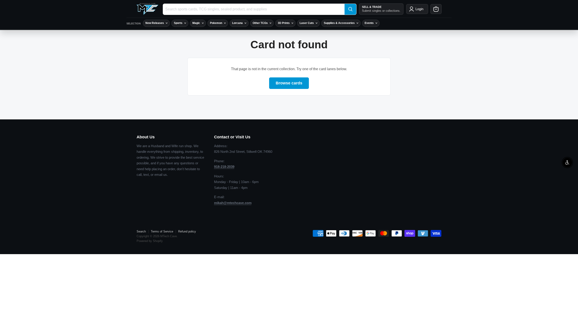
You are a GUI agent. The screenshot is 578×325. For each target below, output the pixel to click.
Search (141, 231)
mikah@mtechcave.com (233, 203)
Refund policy (187, 231)
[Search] (350, 9)
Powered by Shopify (150, 241)
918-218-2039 (224, 167)
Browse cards (289, 83)
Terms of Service (162, 231)
